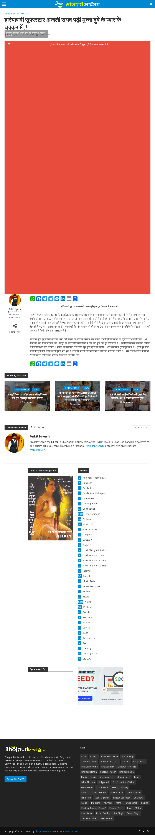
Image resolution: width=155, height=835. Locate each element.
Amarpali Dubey (89, 761)
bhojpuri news (106, 777)
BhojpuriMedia (42, 831)
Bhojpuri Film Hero (127, 766)
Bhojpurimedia (126, 771)
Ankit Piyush (15, 309)
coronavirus (87, 787)
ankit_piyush (16, 317)
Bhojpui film (139, 761)
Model (84, 802)
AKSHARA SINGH (109, 756)
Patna (118, 802)
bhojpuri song (123, 777)
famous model (134, 792)
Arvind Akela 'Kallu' (110, 761)
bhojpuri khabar (108, 771)
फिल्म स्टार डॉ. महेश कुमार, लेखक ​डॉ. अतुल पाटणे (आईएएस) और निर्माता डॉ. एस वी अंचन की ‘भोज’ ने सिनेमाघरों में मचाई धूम (77, 396)
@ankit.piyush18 (95, 446)
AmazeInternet (70, 831)
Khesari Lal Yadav (121, 797)
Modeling (95, 802)
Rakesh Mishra (134, 808)
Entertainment (22, 13)
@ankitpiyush (37, 449)
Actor (84, 756)
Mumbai (108, 802)
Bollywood (103, 782)
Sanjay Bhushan (89, 818)
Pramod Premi (116, 808)
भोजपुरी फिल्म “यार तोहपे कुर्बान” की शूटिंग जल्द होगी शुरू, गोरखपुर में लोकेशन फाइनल (27, 396)
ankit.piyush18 (15, 311)
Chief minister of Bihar (123, 782)
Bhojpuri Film (107, 766)
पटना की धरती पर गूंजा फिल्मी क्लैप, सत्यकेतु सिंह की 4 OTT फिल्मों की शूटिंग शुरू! (127, 396)
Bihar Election (88, 782)
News (8, 13)
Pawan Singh (131, 802)
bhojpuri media (88, 777)
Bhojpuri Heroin (89, 771)
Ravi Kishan (86, 813)
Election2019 (116, 792)
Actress (93, 756)
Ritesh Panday (103, 813)
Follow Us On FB (15, 779)
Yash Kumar (106, 818)
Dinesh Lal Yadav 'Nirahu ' (94, 792)
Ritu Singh (118, 813)
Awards (126, 761)
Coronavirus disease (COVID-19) (112, 787)
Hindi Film (86, 797)
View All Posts (141, 427)
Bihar (136, 777)
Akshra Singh (127, 756)
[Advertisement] (50, 694)
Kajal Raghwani (101, 797)
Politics (144, 802)
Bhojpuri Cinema (89, 766)
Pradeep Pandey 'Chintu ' (93, 808)
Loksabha (138, 797)
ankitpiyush (16, 314)
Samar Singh (133, 813)
